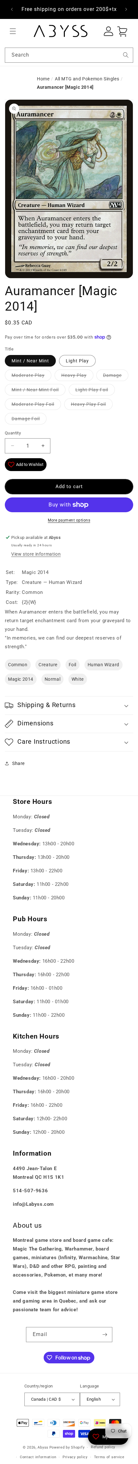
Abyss (43, 1447)
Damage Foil (26, 418)
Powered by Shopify (67, 1447)
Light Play (77, 360)
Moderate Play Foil (33, 404)
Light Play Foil (91, 389)
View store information (36, 554)
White (78, 679)
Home (43, 78)
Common (18, 664)
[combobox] (69, 55)
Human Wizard (103, 664)
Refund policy (103, 1447)
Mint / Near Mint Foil (35, 389)
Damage (112, 375)
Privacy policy (75, 1457)
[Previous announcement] (12, 9)
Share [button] (18, 763)
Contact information (38, 1457)
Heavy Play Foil (88, 404)
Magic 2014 (20, 679)
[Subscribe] (105, 1334)
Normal (53, 679)
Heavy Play (74, 375)
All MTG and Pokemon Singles (87, 78)
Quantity (13, 433)
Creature (48, 664)
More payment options (69, 520)
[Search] (126, 55)
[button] (13, 31)
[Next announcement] (126, 9)
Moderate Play (28, 375)
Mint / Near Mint (30, 360)
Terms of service (109, 1457)
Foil (72, 664)
